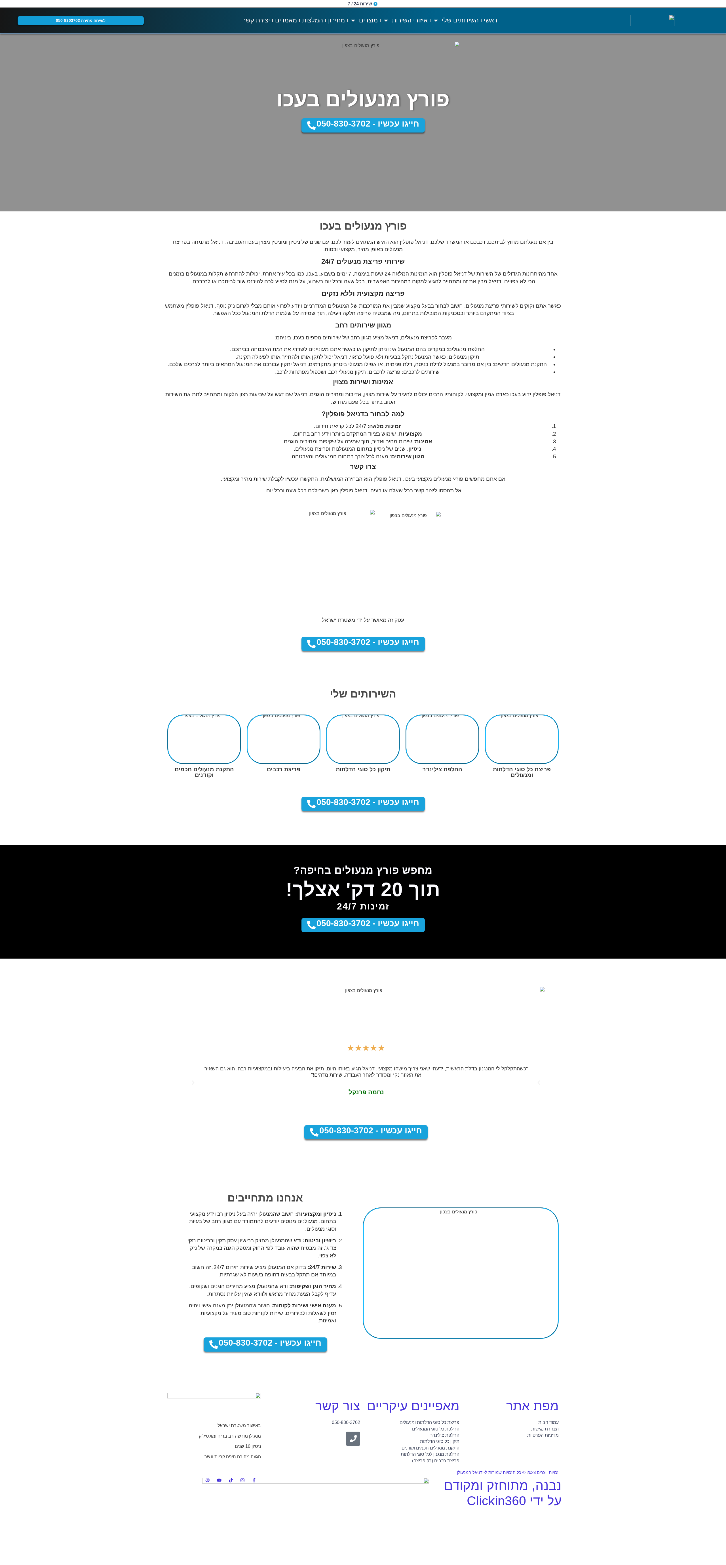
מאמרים (286, 20)
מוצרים (368, 20)
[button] (193, 1082)
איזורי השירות (410, 20)
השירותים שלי (460, 20)
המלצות (312, 20)
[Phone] (353, 1439)
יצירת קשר (256, 20)
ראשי (490, 20)
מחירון (336, 20)
